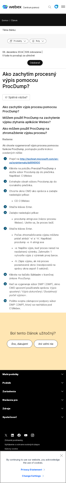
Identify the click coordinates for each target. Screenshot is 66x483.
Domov (5, 20)
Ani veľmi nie (45, 343)
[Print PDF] (24, 63)
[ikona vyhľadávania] (49, 7)
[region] (33, 467)
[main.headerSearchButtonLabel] (49, 6)
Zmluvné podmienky (14, 440)
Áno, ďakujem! (19, 343)
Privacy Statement (31, 469)
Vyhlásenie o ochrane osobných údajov (22, 444)
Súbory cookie (11, 449)
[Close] (61, 455)
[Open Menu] (63, 7)
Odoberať (35, 62)
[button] (56, 7)
